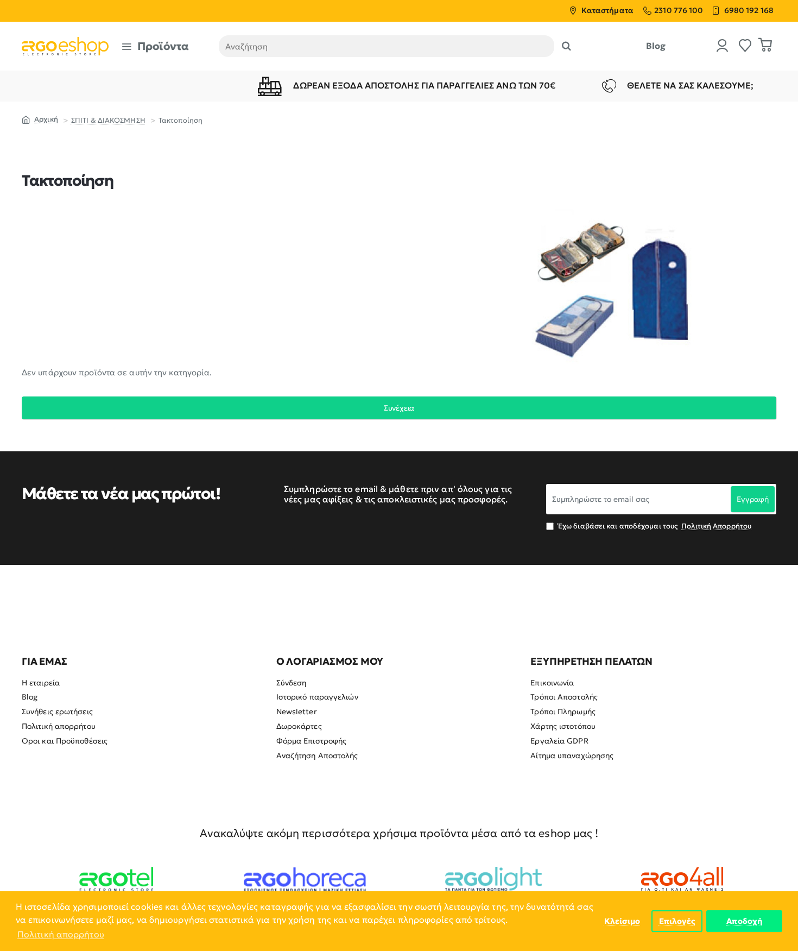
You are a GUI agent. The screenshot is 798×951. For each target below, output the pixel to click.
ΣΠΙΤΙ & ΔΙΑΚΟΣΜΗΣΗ (108, 120)
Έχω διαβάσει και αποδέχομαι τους (653, 526)
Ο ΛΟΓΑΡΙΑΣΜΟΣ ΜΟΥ (330, 661)
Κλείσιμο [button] (622, 921)
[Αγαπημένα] (745, 46)
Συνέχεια (399, 408)
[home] (40, 119)
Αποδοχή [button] (744, 921)
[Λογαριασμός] (722, 46)
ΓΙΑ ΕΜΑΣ (44, 661)
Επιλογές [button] (677, 921)
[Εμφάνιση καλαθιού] (765, 46)
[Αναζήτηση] (566, 46)
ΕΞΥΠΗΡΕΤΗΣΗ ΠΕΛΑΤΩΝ (591, 661)
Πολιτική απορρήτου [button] (60, 934)
